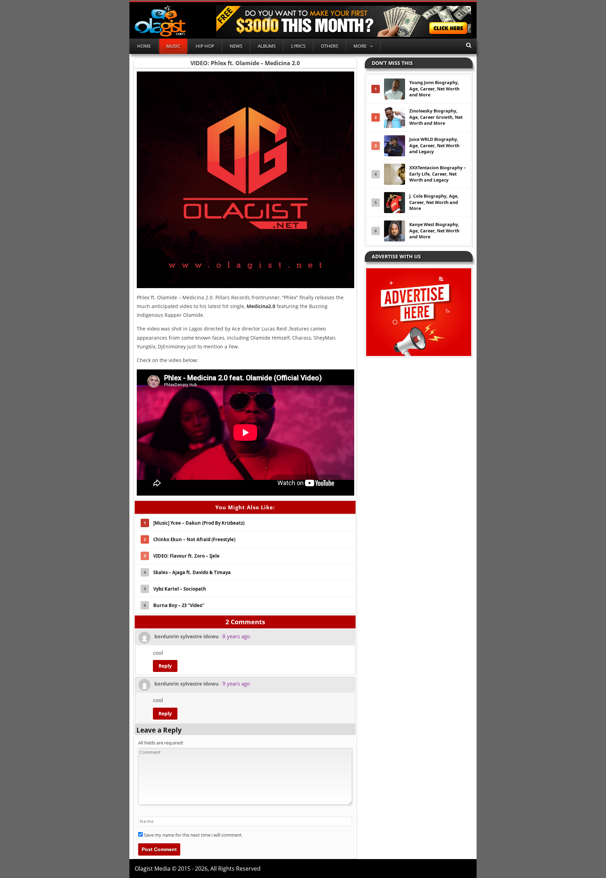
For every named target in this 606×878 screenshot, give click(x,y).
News (236, 46)
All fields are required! (160, 743)
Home (144, 46)
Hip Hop (205, 46)
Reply (165, 665)
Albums (267, 46)
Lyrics (298, 46)
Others (329, 46)
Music (173, 46)
